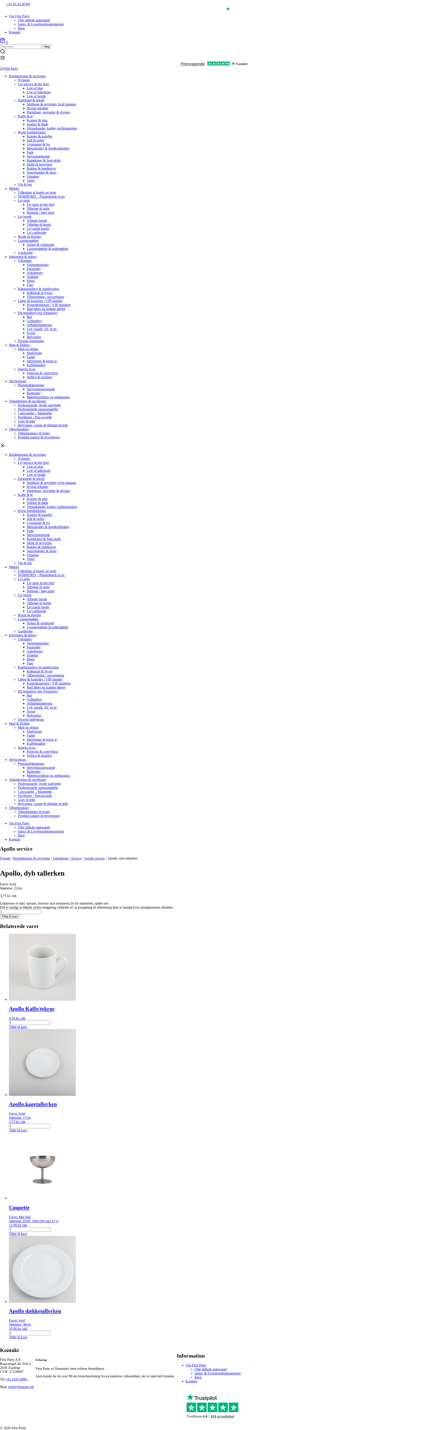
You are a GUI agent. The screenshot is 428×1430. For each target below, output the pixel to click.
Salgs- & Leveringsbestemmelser (218, 1373)
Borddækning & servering (31, 858)
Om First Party (196, 1365)
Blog (198, 1377)
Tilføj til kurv (10, 916)
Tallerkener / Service (67, 858)
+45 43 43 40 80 (17, 4)
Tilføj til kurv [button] (18, 1027)
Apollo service (94, 858)
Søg (46, 46)
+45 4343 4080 (16, 1379)
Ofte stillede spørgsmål (211, 1369)
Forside (5, 858)
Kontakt (191, 1381)
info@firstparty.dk (21, 1387)
